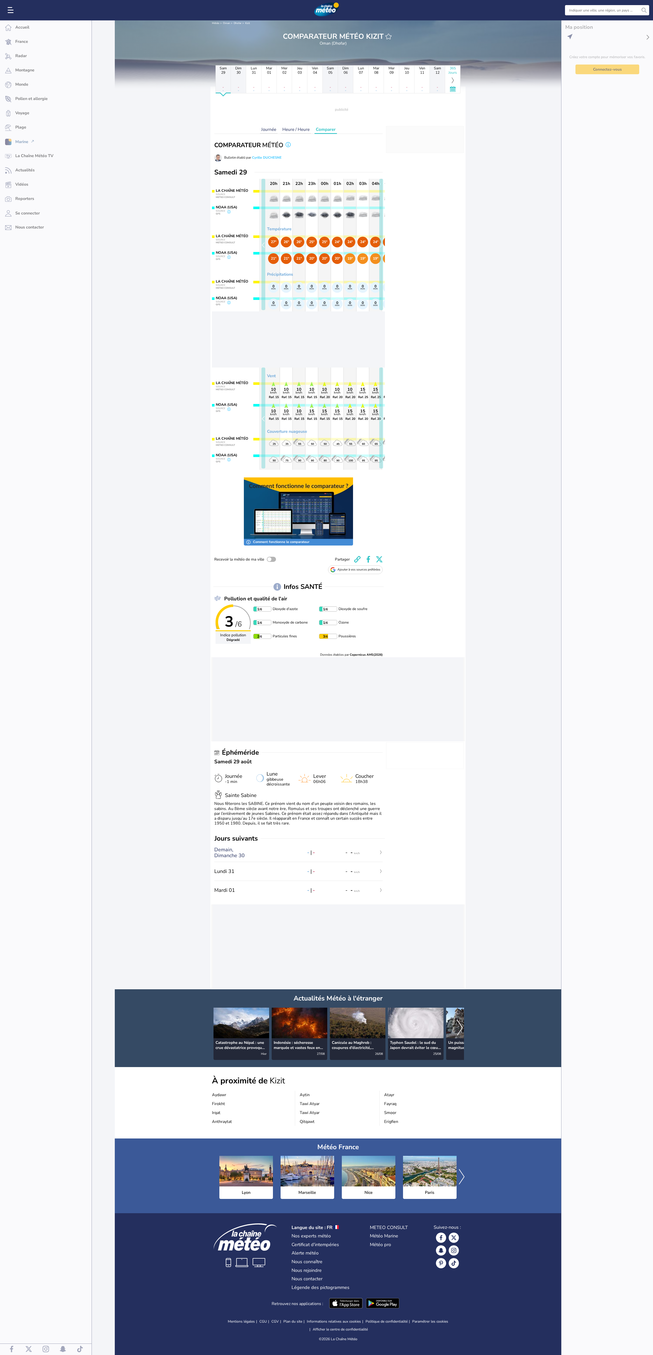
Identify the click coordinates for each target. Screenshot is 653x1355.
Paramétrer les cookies (430, 1322)
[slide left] (263, 244)
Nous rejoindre (307, 1270)
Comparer (326, 129)
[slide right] (381, 244)
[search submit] (644, 10)
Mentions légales (241, 1321)
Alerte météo (305, 1253)
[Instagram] (454, 1250)
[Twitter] (454, 1238)
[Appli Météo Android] (382, 1303)
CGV (275, 1321)
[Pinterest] (441, 1263)
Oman (226, 23)
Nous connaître (307, 1262)
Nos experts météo (311, 1236)
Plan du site (292, 1321)
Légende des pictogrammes (320, 1287)
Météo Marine (384, 1236)
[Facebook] (441, 1238)
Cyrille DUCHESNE (267, 157)
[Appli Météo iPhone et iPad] (345, 1303)
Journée (268, 129)
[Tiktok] (454, 1263)
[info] (288, 145)
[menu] (11, 10)
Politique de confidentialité (387, 1321)
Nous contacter (307, 1279)
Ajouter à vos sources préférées (358, 569)
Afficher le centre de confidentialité (340, 1329)
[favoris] (388, 36)
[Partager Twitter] (379, 559)
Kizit (247, 23)
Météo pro (380, 1245)
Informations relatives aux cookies (334, 1321)
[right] (460, 1028)
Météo (215, 23)
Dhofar (238, 23)
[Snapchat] (441, 1250)
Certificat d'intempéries (315, 1245)
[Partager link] (357, 559)
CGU (263, 1321)
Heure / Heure (296, 129)
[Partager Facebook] (368, 559)
